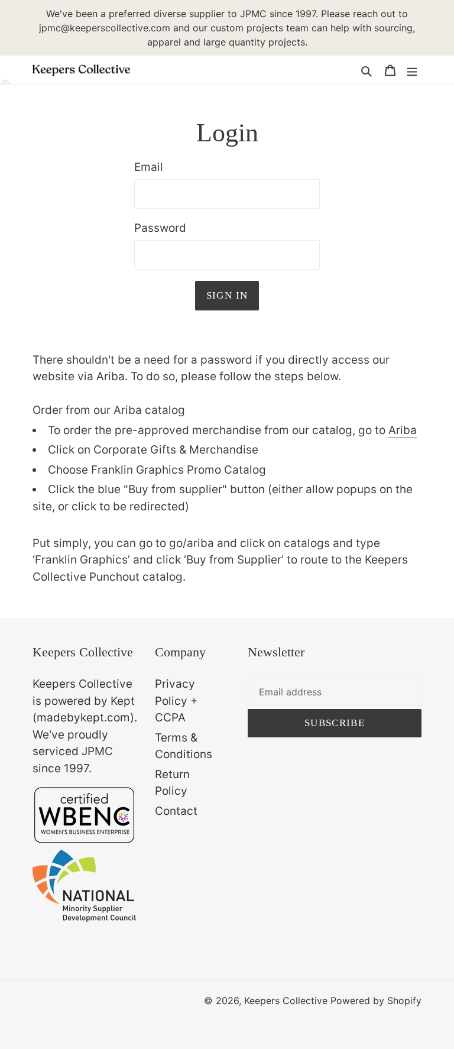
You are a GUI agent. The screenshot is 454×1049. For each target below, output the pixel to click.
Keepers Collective (285, 1000)
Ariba (402, 430)
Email (148, 167)
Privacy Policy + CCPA (176, 700)
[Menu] (412, 70)
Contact (176, 811)
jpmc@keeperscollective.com (104, 28)
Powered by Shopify (375, 1000)
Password (160, 228)
